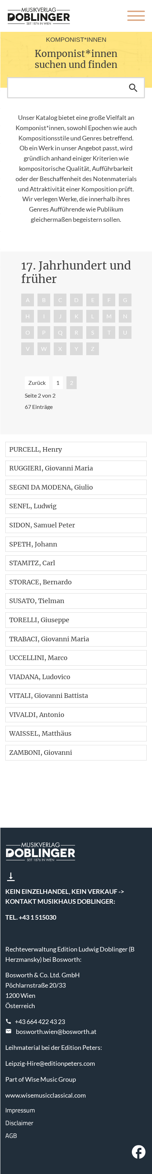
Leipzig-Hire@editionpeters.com (50, 1063)
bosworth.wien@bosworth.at (56, 1031)
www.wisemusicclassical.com (45, 1095)
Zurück (37, 382)
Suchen (133, 87)
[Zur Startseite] (39, 16)
